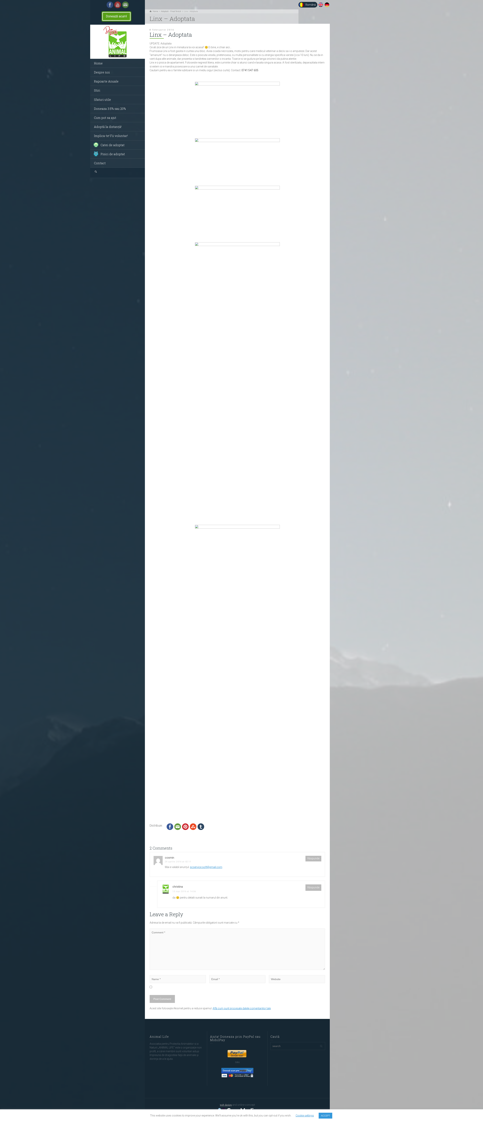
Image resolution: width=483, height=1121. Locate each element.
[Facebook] (110, 4)
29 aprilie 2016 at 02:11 (178, 861)
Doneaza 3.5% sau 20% (110, 109)
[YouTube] (117, 4)
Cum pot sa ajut (105, 118)
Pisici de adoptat (113, 154)
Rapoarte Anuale (106, 81)
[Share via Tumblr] (201, 826)
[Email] (125, 4)
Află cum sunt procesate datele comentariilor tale (242, 1008)
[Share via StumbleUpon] (193, 826)
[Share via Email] (177, 826)
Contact (100, 163)
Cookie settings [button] (305, 1115)
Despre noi (102, 72)
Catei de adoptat (113, 145)
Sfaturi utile (102, 100)
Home (98, 63)
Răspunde (313, 858)
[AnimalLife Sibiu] (117, 42)
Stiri (97, 90)
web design (226, 1104)
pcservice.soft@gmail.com (206, 867)
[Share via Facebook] (170, 826)
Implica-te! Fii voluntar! (111, 136)
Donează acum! (116, 16)
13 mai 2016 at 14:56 (184, 891)
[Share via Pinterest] (185, 826)
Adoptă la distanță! (108, 127)
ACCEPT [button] (325, 1115)
